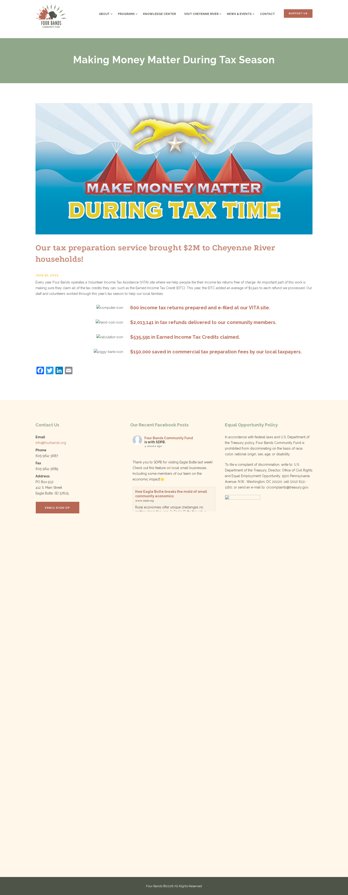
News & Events (239, 14)
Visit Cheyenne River (201, 14)
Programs (126, 14)
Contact (267, 14)
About (104, 14)
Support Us (298, 13)
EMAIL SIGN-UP (57, 507)
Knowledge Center (159, 14)
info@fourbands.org (51, 443)
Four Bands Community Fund (168, 438)
